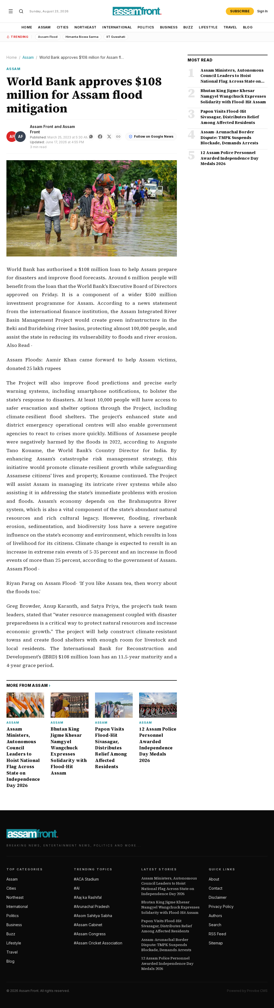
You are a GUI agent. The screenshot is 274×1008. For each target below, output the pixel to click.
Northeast (85, 27)
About (214, 879)
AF (11, 136)
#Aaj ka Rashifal (88, 897)
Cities (62, 27)
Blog (248, 27)
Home (26, 27)
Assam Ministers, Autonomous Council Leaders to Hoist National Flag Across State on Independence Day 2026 (169, 886)
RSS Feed (217, 934)
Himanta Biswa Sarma (82, 37)
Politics (146, 27)
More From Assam (28, 685)
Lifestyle (208, 27)
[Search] (21, 11)
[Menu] (10, 11)
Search (215, 924)
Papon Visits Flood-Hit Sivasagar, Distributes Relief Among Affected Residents (166, 926)
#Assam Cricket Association (98, 943)
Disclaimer (218, 897)
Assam (44, 27)
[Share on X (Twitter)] (109, 136)
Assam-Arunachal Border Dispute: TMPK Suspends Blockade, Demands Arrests (166, 945)
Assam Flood (48, 37)
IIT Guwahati (115, 37)
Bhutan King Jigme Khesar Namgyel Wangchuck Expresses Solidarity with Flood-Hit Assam (170, 907)
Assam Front (41, 126)
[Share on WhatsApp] (91, 136)
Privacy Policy (221, 906)
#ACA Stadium (86, 879)
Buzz (188, 27)
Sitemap (216, 943)
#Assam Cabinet (88, 924)
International (117, 27)
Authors (215, 915)
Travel (230, 27)
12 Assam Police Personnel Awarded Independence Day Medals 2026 (167, 963)
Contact (215, 888)
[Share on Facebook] (100, 136)
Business (168, 27)
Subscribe (240, 11)
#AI (76, 888)
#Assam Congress (90, 934)
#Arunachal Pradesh (91, 906)
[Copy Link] (118, 136)
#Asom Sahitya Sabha (93, 915)
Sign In (262, 11)
